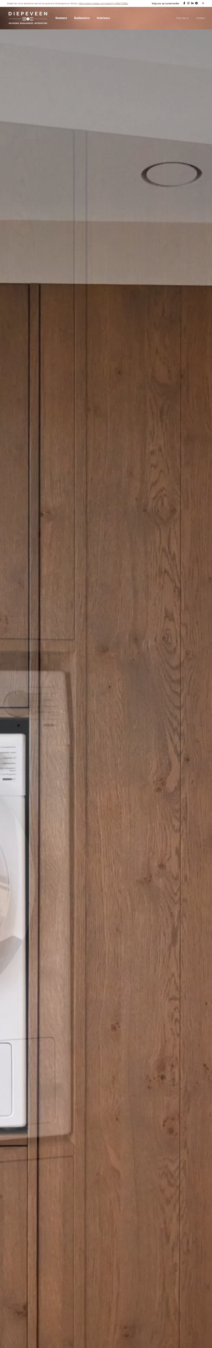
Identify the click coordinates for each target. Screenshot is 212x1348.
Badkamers (82, 18)
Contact (200, 18)
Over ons (181, 18)
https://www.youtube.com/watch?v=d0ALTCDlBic (103, 3)
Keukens (61, 18)
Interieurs (103, 18)
